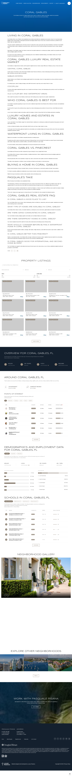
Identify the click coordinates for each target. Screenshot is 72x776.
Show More (36, 545)
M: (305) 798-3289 (5, 731)
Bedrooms (50, 269)
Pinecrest (17, 151)
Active (21, 400)
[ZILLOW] (69, 739)
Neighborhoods (36, 3)
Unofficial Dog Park (12, 417)
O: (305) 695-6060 (5, 733)
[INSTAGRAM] (58, 739)
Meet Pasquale (9, 739)
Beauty (26, 400)
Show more (36, 439)
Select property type (5, 269)
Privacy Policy (67, 764)
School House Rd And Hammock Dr (13, 419)
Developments (44, 3)
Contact (51, 3)
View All (36, 675)
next (8, 595)
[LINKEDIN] (61, 739)
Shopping (16, 400)
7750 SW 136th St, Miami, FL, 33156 (14, 535)
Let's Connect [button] (36, 706)
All (6, 400)
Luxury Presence (31, 764)
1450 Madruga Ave (12, 434)
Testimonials (26, 739)
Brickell (41, 46)
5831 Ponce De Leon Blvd (14, 413)
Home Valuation (27, 3)
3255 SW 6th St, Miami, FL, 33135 (14, 530)
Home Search (19, 3)
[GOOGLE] (66, 739)
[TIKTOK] (63, 739)
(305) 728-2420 (33, 752)
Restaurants (10, 400)
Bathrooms (27, 269)
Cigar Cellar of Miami (13, 422)
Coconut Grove (36, 46)
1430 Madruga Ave (12, 428)
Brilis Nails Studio (12, 427)
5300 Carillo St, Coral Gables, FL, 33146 (15, 540)
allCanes (10, 412)
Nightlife (31, 400)
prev (5, 595)
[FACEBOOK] (55, 739)
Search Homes (36, 341)
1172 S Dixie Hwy (12, 409)
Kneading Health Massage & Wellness (14, 432)
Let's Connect (33, 739)
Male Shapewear (12, 407)
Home (3, 739)
